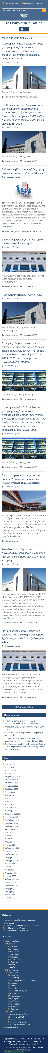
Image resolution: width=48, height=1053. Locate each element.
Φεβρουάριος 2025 (12, 814)
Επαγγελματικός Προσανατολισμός (23, 980)
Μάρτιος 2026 (10, 773)
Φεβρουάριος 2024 (12, 848)
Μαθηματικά (14, 951)
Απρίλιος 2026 (10, 770)
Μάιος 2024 (9, 839)
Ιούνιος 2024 (10, 835)
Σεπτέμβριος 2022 (12, 894)
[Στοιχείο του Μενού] (22, 16)
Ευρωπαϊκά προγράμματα (19, 1014)
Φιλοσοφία (13, 962)
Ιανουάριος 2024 (11, 851)
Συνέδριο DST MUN (17, 1022)
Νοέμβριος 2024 (11, 823)
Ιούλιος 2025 (10, 798)
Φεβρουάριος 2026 (12, 776)
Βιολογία (13, 946)
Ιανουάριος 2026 (11, 779)
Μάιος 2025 (9, 804)
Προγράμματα (12, 972)
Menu (24, 29)
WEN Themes (25, 1050)
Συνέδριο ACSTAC (16, 1019)
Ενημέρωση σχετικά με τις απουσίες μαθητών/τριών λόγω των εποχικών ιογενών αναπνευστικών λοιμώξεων (21, 479)
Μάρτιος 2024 (10, 845)
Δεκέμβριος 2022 (12, 885)
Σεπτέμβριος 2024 (12, 829)
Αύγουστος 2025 (11, 795)
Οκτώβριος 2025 (11, 789)
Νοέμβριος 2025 (11, 786)
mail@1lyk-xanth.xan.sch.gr (34, 3)
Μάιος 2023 (9, 870)
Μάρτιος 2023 (10, 876)
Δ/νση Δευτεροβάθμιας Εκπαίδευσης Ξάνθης (22, 925)
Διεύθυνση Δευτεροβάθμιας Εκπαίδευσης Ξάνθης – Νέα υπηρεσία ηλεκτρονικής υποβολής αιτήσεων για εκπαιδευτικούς (25, 746)
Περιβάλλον (14, 1001)
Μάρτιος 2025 (10, 811)
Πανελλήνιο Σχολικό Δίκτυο (15, 928)
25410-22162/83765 (13, 3)
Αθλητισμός (14, 978)
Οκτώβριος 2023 (11, 860)
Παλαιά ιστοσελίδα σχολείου (16, 931)
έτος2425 (39, 231)
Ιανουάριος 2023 (11, 882)
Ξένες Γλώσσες (15, 954)
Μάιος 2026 (9, 767)
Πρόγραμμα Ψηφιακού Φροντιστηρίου (22, 294)
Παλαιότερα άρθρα (24, 707)
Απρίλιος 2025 (10, 807)
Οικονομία (13, 957)
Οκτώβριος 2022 (11, 891)
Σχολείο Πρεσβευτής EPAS (20, 1025)
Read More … (8, 226)
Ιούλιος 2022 (10, 898)
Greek (9, 1051)
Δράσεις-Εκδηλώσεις (12, 231)
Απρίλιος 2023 (10, 873)
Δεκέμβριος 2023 (12, 854)
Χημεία (12, 967)
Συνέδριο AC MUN (16, 1017)
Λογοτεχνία (14, 949)
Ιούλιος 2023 (10, 867)
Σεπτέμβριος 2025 (12, 792)
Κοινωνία (13, 988)
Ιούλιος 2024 (10, 832)
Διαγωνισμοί (12, 944)
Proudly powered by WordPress (17, 1047)
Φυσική (12, 964)
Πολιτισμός (13, 1006)
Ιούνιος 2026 (10, 764)
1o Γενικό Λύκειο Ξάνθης (24, 23)
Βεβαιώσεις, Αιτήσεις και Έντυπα (15, 10)
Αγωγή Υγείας (14, 975)
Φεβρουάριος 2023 (12, 879)
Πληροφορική (14, 959)
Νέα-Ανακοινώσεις (11, 97)
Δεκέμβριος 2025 (12, 783)
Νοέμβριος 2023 (11, 857)
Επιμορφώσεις (26, 231)
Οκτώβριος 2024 (11, 826)
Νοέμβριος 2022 (11, 888)
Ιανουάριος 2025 (11, 817)
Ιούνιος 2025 (10, 801)
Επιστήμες (13, 983)
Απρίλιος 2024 (10, 842)
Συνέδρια (11, 1011)
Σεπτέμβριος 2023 (12, 863)
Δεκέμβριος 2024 (12, 820)
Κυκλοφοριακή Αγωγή (18, 991)
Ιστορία (12, 985)
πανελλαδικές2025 (30, 97)
